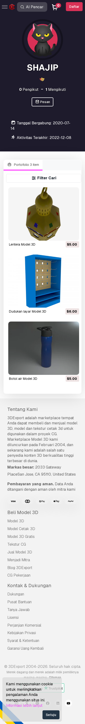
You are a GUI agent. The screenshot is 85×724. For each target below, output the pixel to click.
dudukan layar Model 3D (27, 311)
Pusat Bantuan (19, 601)
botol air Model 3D (23, 379)
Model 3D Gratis (21, 536)
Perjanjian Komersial (24, 625)
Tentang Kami (22, 409)
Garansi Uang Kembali (25, 648)
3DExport (15, 417)
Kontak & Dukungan (29, 585)
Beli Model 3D (22, 512)
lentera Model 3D (22, 244)
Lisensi (13, 617)
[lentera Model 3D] (43, 213)
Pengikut (28, 89)
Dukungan (15, 594)
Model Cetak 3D (21, 528)
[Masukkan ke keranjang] (62, 234)
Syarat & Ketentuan (23, 640)
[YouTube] (68, 704)
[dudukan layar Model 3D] (43, 281)
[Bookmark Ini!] (72, 234)
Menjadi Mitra (18, 559)
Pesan (44, 102)
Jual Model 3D (19, 552)
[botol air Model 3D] (43, 348)
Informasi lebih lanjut (24, 705)
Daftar (74, 6)
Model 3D (15, 521)
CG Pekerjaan (18, 575)
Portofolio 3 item (26, 165)
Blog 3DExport (19, 567)
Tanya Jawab (18, 609)
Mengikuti (56, 89)
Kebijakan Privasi (21, 632)
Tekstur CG (16, 544)
